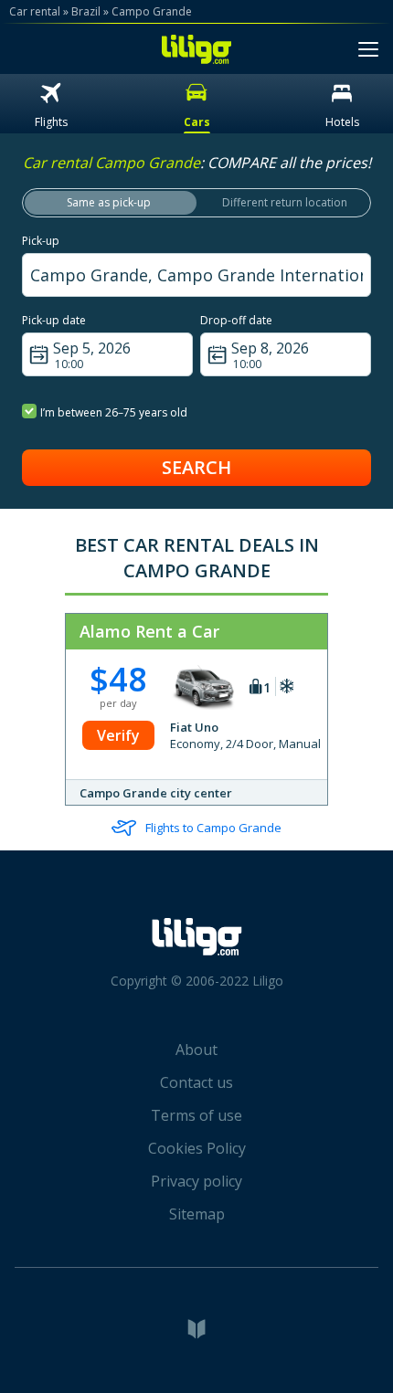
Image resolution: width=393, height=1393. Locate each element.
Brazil (86, 11)
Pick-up (40, 240)
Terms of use (196, 1115)
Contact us (196, 1082)
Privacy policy (196, 1181)
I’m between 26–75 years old (113, 412)
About (196, 1049)
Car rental (34, 11)
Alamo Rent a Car (149, 631)
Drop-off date (236, 320)
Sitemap (197, 1214)
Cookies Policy (197, 1148)
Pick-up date (54, 320)
